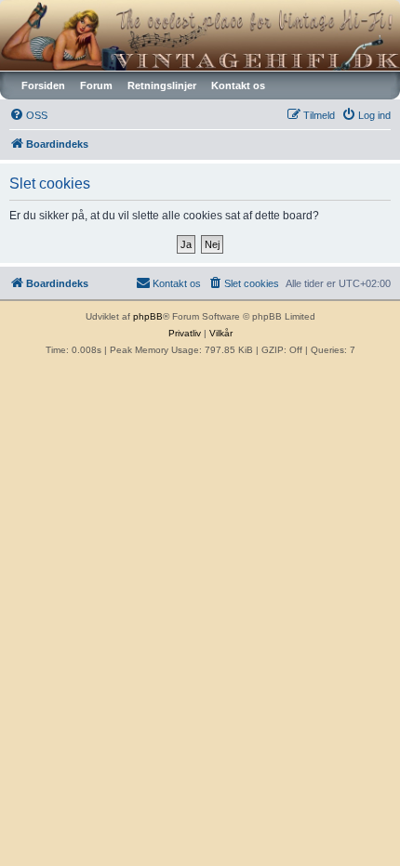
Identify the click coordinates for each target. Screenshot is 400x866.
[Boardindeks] (200, 35)
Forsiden (43, 85)
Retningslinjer (161, 85)
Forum (96, 85)
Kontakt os (238, 85)
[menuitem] (28, 115)
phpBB (148, 316)
